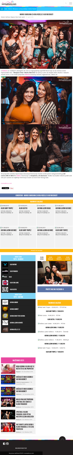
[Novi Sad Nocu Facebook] (4, 443)
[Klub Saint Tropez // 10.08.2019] (22, 227)
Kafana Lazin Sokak (44, 208)
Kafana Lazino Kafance (63, 208)
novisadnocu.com (6, 183)
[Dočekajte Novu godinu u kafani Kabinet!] (8, 379)
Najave (13, 17)
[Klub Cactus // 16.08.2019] (22, 205)
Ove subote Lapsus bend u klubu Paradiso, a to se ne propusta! (25, 426)
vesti (23, 17)
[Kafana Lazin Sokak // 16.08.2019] (41, 205)
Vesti (6, 9)
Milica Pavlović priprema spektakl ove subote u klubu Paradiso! (24, 401)
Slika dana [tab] (42, 258)
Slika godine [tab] (67, 258)
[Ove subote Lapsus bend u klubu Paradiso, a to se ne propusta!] (8, 427)
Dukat (3, 17)
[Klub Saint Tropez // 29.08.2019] (4, 205)
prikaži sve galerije (36, 250)
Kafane (8, 17)
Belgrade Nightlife (21, 448)
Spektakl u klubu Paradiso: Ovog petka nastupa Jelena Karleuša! (25, 414)
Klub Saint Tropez (7, 208)
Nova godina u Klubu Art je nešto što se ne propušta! (25, 367)
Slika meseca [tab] (59, 258)
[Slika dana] (54, 269)
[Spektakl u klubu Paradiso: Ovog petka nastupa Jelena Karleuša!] (8, 414)
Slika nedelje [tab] (50, 258)
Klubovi (18, 407)
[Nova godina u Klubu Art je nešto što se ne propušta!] (8, 369)
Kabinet (18, 394)
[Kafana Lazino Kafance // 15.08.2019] (59, 205)
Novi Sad (18, 17)
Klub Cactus (23, 208)
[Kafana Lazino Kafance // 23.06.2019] (41, 227)
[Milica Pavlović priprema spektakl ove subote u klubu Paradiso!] (8, 402)
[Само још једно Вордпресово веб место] (9, 3)
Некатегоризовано (22, 382)
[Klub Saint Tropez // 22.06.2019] (59, 227)
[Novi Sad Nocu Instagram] (7, 443)
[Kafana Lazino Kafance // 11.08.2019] (4, 227)
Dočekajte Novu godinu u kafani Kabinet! (24, 378)
